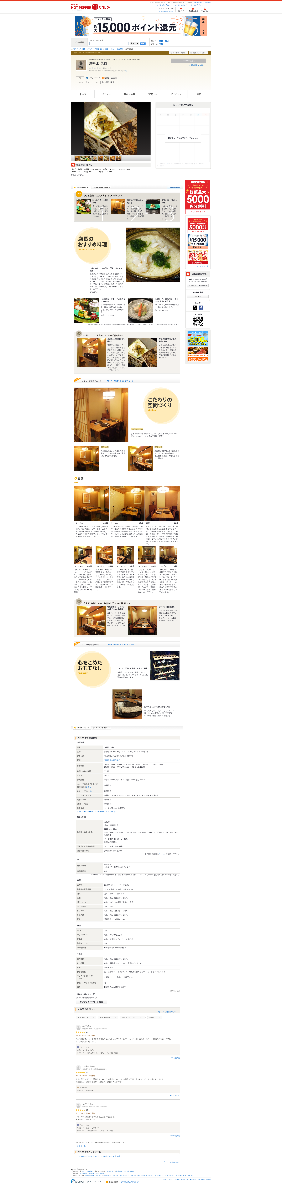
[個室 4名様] (162, 503)
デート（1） (154, 1017)
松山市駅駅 (100, 1173)
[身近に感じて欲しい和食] (153, 206)
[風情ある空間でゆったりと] (118, 206)
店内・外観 (129, 94)
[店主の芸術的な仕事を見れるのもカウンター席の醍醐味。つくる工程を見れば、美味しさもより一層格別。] (140, 458)
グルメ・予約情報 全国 (95, 49)
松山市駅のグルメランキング (164, 1175)
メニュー (106, 94)
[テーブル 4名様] (91, 503)
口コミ (176, 94)
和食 (161, 44)
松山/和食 (119, 1171)
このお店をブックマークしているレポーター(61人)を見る (99, 1156)
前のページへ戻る (79, 49)
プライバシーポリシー (181, 1179)
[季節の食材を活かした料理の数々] (142, 352)
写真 (152, 94)
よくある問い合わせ (163, 5)
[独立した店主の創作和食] (84, 206)
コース (109, 381)
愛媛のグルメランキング (93, 1175)
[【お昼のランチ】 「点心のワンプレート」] (86, 310)
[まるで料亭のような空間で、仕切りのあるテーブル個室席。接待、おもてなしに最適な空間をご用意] (101, 415)
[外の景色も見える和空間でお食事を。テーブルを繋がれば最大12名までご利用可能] (86, 458)
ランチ (131, 381)
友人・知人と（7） (85, 1017)
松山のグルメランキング (128, 1175)
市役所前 (197, 2)
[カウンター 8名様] (83, 555)
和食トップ (110, 1171)
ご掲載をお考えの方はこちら (130, 1182)
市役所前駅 (83, 1173)
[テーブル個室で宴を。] (142, 620)
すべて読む (175, 1058)
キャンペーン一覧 (202, 266)
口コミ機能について (169, 1012)
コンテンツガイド (181, 5)
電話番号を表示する (198, 65)
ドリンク (123, 381)
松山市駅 (208, 2)
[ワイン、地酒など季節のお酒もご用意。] (164, 665)
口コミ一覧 (81, 1146)
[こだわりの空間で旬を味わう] (91, 352)
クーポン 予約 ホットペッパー (201, 5)
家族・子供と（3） (107, 1017)
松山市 (202, 2)
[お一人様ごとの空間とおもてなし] (127, 704)
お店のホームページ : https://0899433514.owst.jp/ (96, 812)
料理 (116, 381)
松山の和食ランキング (145, 1175)
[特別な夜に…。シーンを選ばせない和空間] (91, 620)
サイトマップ (167, 1179)
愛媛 (161, 41)
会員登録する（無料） (166, 11)
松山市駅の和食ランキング (184, 1175)
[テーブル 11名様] (168, 555)
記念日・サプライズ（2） (132, 1017)
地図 (199, 94)
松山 (167, 41)
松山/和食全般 (129, 1171)
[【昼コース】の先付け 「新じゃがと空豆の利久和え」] (140, 310)
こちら (88, 787)
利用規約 (193, 1179)
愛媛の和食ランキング (110, 1175)
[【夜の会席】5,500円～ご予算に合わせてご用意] (153, 255)
